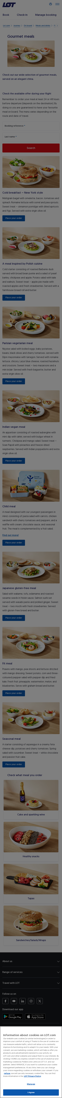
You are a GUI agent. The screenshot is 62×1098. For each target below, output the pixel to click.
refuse (7, 1073)
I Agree (31, 1092)
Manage (31, 1084)
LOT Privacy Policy (32, 1076)
